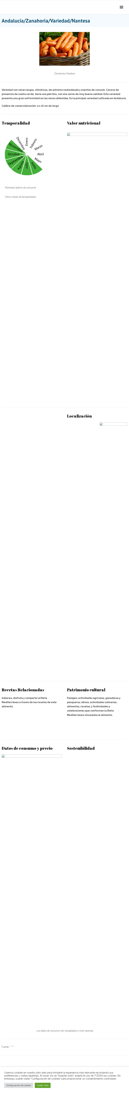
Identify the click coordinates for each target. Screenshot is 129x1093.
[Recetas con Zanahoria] (32, 728)
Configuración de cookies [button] (18, 1085)
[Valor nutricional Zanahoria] (97, 396)
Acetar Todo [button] (43, 1085)
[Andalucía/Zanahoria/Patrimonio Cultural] (97, 728)
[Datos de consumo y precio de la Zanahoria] (32, 1017)
